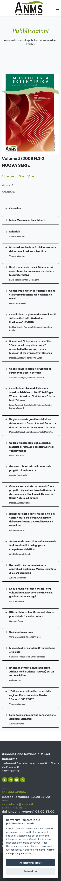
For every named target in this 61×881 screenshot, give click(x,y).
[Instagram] (10, 779)
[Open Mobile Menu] (57, 8)
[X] (22, 779)
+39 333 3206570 (15, 792)
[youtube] (16, 779)
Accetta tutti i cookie (31, 862)
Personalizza (30, 871)
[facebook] (4, 779)
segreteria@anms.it (18, 804)
